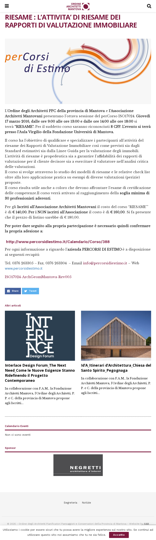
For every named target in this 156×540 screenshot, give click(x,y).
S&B (146, 523)
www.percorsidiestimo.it (23, 268)
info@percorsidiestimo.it (105, 263)
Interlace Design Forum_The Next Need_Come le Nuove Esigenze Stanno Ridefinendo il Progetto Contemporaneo (40, 373)
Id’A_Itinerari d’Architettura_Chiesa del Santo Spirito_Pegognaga (116, 368)
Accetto (119, 534)
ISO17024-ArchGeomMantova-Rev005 (38, 277)
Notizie (86, 502)
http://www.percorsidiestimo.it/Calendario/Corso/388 (58, 241)
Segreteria (70, 502)
